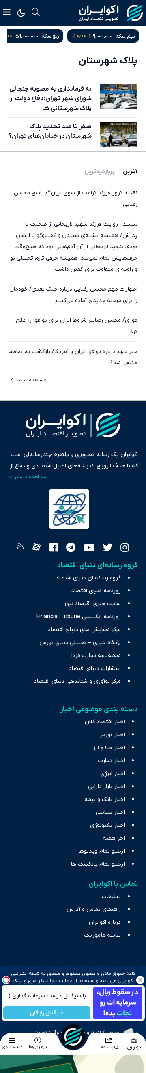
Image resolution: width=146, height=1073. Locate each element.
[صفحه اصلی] (73, 1036)
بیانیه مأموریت (102, 935)
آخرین (130, 171)
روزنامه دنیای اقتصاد (96, 591)
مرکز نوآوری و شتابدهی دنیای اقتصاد (77, 681)
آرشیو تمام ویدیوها (102, 851)
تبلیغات (111, 896)
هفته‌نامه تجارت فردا (96, 655)
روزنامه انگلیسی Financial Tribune (78, 617)
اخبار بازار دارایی (106, 786)
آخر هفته (114, 838)
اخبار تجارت (111, 761)
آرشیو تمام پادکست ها (98, 864)
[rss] (20, 548)
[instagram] (124, 548)
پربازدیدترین (99, 171)
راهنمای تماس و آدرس (94, 909)
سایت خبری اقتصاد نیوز (92, 604)
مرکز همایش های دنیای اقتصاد (84, 630)
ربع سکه (50, 36)
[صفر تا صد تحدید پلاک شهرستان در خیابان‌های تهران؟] (118, 134)
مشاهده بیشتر (31, 380)
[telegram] (70, 548)
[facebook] (53, 548)
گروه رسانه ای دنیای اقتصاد (88, 578)
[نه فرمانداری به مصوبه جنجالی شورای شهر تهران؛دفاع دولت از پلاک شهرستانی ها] (118, 96)
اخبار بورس (111, 735)
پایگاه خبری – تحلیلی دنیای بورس (80, 642)
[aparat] (36, 548)
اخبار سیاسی (110, 812)
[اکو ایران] (111, 13)
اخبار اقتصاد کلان (105, 722)
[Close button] (140, 980)
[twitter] (107, 548)
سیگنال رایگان (46, 1013)
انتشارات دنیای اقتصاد (95, 668)
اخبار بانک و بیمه (104, 799)
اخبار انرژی (112, 773)
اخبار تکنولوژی (107, 825)
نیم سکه (125, 36)
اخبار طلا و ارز (109, 748)
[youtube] (89, 548)
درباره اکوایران (105, 922)
